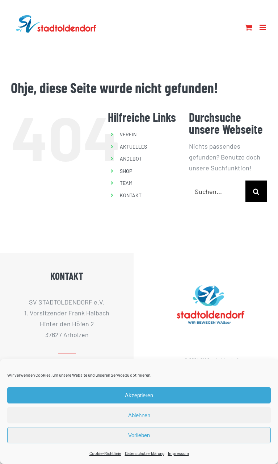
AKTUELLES (133, 147)
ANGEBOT (131, 159)
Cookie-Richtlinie (105, 453)
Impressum (178, 453)
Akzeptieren (139, 395)
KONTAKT (131, 195)
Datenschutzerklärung (144, 453)
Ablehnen (139, 415)
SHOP (126, 171)
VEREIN (128, 134)
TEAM (126, 183)
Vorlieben (139, 435)
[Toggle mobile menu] (263, 27)
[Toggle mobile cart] (248, 27)
